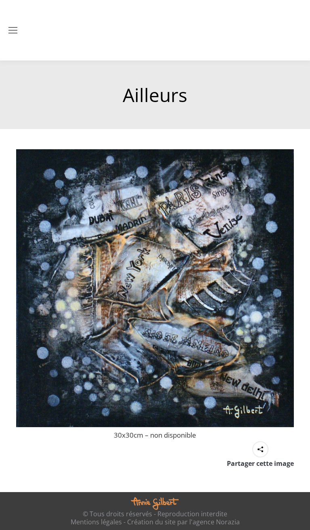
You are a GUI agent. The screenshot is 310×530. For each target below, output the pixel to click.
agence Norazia (216, 521)
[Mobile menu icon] (13, 30)
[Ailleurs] (155, 288)
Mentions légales (96, 521)
